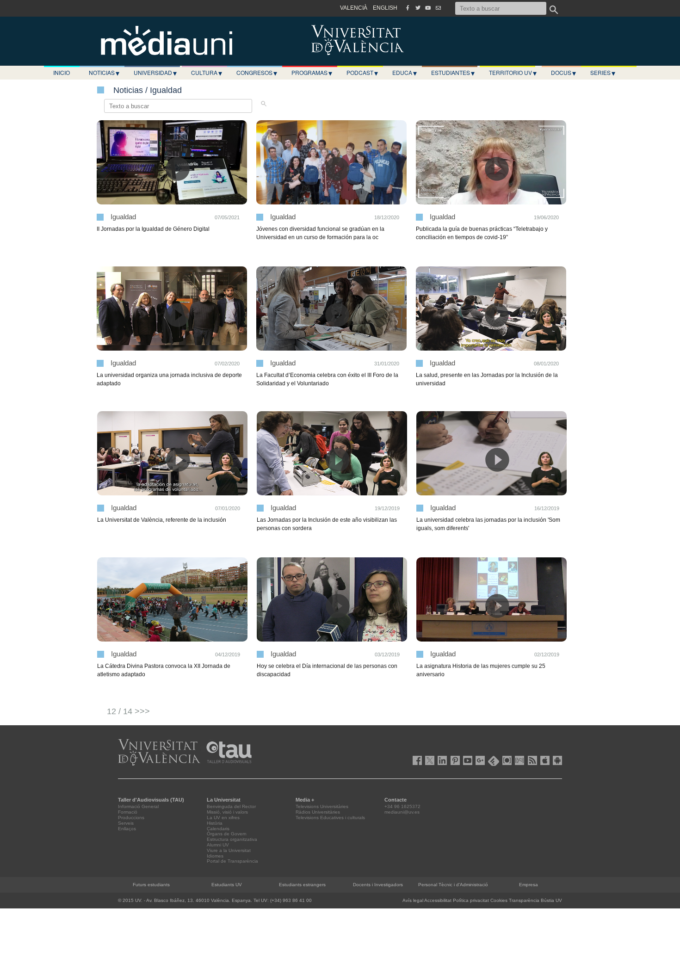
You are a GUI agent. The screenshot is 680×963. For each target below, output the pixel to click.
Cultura (206, 73)
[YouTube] (428, 8)
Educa (404, 73)
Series (602, 73)
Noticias (104, 73)
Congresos (256, 73)
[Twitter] (417, 8)
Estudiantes (453, 73)
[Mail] (438, 8)
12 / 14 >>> (128, 711)
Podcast (362, 73)
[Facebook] (407, 8)
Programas (311, 73)
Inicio (61, 72)
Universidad (155, 73)
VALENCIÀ (353, 8)
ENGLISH (385, 8)
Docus (563, 73)
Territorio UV (513, 73)
